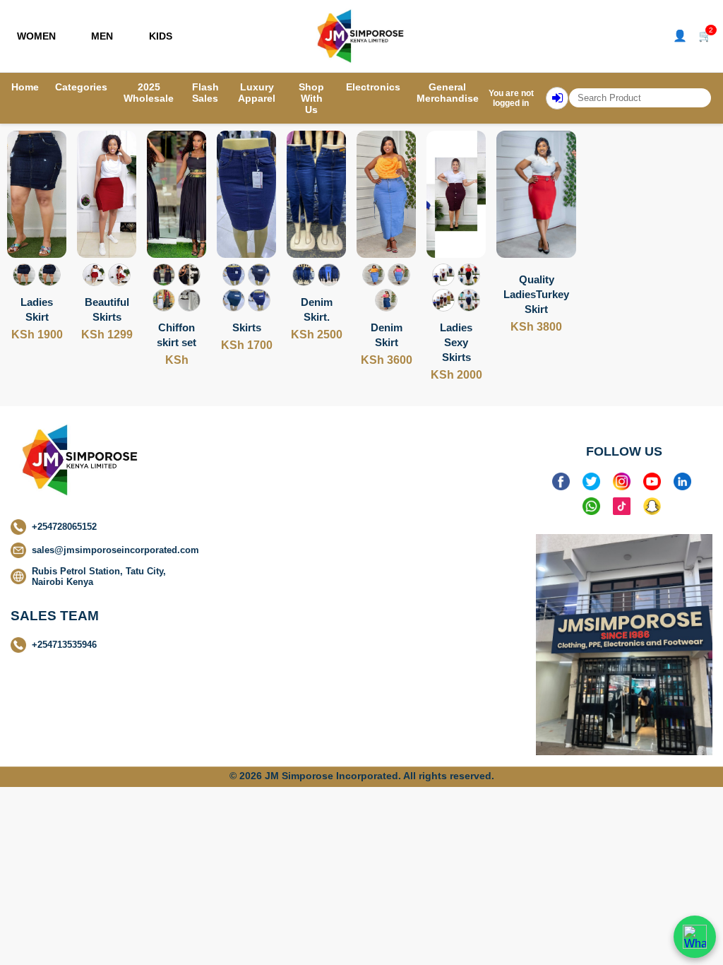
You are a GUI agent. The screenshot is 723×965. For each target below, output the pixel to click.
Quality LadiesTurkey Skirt (536, 294)
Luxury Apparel (256, 92)
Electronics (373, 87)
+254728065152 (64, 526)
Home (25, 87)
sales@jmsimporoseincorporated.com (115, 550)
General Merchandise (448, 92)
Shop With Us (311, 98)
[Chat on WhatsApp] (695, 937)
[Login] (557, 98)
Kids (160, 36)
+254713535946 (64, 644)
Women (36, 36)
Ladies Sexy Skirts (456, 342)
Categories (81, 87)
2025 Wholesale (149, 92)
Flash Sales (205, 92)
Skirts (246, 327)
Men (102, 36)
